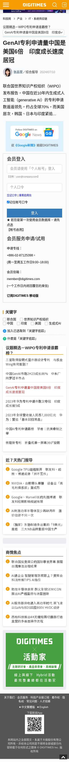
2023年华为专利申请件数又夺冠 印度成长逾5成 (33, 403)
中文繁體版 (28, 707)
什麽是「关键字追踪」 (22, 338)
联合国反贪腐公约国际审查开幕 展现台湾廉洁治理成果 (37, 563)
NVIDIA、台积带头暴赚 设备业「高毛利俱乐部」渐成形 (37, 485)
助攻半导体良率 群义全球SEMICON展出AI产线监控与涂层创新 (37, 591)
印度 (24, 323)
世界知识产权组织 (36, 319)
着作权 (56, 697)
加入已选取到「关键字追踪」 (27, 331)
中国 (10, 323)
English (43, 707)
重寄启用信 (25, 195)
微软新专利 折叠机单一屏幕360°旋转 (33, 442)
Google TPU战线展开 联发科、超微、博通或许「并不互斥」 (36, 471)
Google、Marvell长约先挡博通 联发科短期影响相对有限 (37, 499)
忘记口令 (12, 195)
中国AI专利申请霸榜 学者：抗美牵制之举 (34, 431)
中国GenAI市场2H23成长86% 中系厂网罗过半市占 (33, 375)
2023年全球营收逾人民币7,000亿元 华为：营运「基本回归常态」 (34, 417)
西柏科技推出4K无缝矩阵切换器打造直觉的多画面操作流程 (37, 619)
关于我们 (9, 697)
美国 (38, 323)
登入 (34, 213)
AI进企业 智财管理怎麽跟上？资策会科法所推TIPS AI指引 (37, 577)
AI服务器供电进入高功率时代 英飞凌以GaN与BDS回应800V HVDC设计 (37, 605)
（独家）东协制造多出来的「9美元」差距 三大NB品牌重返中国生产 (37, 526)
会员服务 (22, 697)
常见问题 (31, 701)
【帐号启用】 (16, 229)
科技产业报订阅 (39, 697)
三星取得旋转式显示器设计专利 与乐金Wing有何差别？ (34, 362)
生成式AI (55, 323)
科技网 (7, 18)
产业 (19, 18)
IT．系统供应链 (38, 18)
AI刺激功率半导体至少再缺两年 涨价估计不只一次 (37, 513)
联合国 (11, 319)
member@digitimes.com (23, 279)
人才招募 (45, 701)
